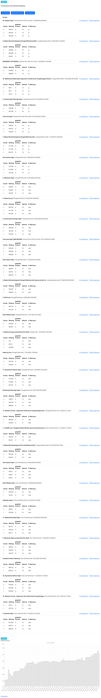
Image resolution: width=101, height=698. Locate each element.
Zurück (4, 2)
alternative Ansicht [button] (17, 13)
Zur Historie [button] (5, 13)
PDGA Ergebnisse (94, 20)
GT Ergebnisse (83, 20)
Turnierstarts (30, 13)
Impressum (4, 696)
